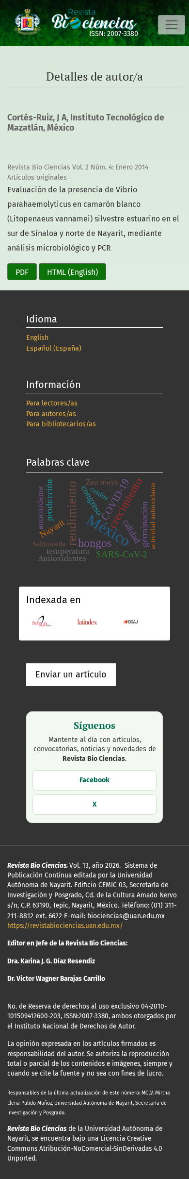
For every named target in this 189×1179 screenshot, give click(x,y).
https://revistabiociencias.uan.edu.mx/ (65, 926)
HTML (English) (72, 272)
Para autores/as (51, 414)
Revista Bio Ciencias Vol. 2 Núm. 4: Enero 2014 (77, 167)
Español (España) (53, 348)
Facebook (94, 780)
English (37, 338)
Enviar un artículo (71, 674)
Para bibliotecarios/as (61, 424)
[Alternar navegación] (171, 24)
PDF (22, 272)
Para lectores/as (52, 403)
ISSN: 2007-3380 (113, 34)
